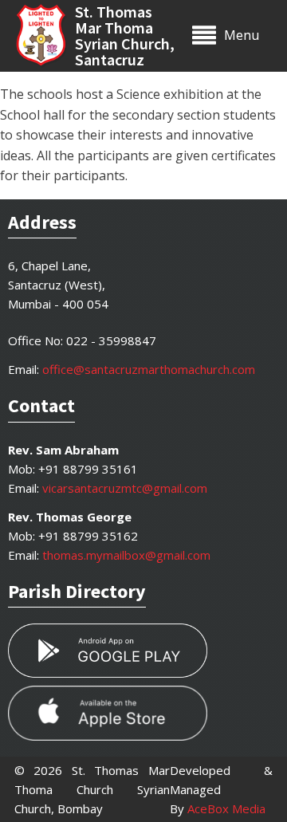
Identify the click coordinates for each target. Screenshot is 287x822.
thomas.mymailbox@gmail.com (126, 555)
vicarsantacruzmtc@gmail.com (124, 488)
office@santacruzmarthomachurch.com (148, 369)
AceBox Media (226, 808)
